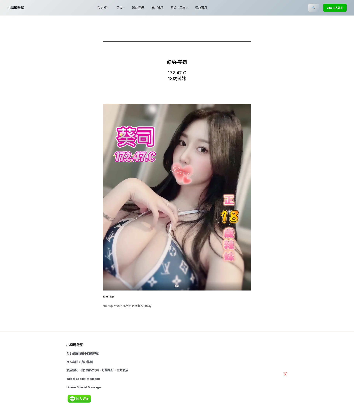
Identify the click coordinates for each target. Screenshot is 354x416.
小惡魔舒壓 (15, 8)
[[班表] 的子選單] (124, 8)
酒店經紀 (72, 370)
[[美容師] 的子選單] (108, 8)
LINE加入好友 (335, 7)
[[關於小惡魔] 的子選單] (187, 8)
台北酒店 (122, 370)
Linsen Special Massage (83, 387)
